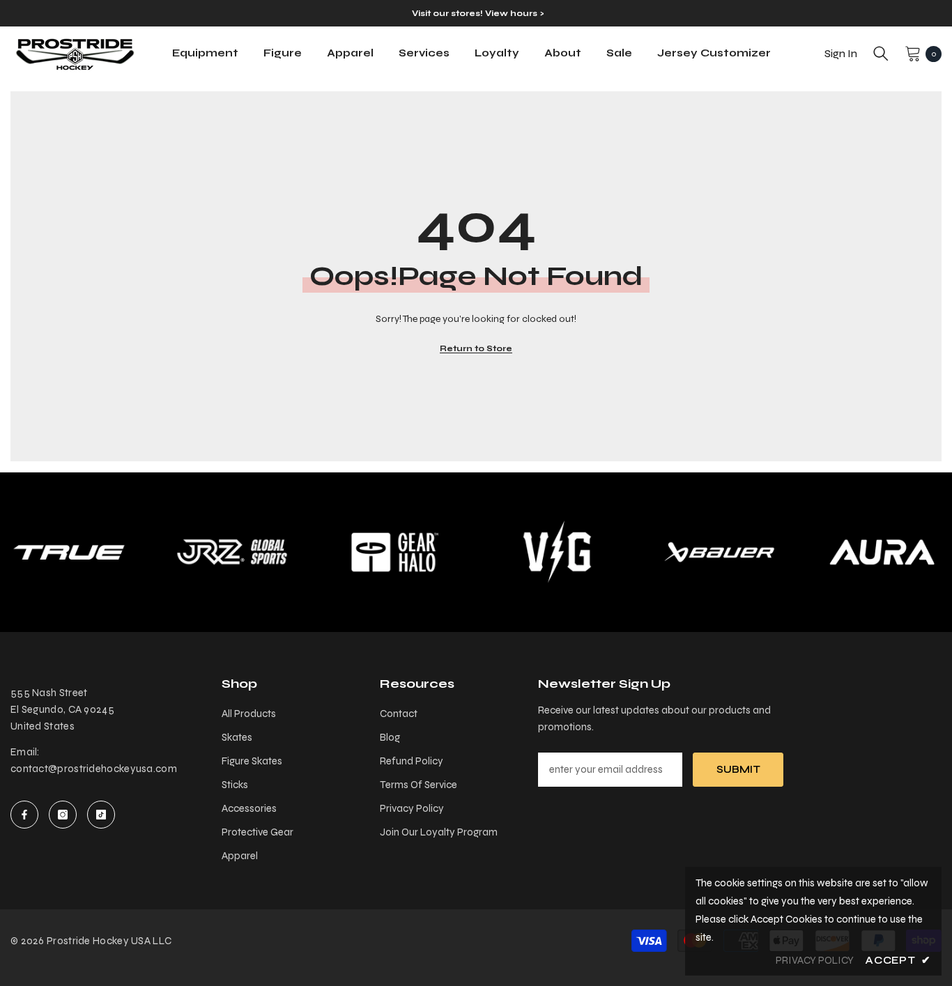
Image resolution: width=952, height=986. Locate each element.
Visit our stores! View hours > (478, 13)
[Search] (881, 54)
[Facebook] (24, 815)
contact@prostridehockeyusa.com (93, 768)
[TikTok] (101, 815)
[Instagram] (63, 815)
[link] (232, 552)
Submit (738, 769)
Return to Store (476, 348)
